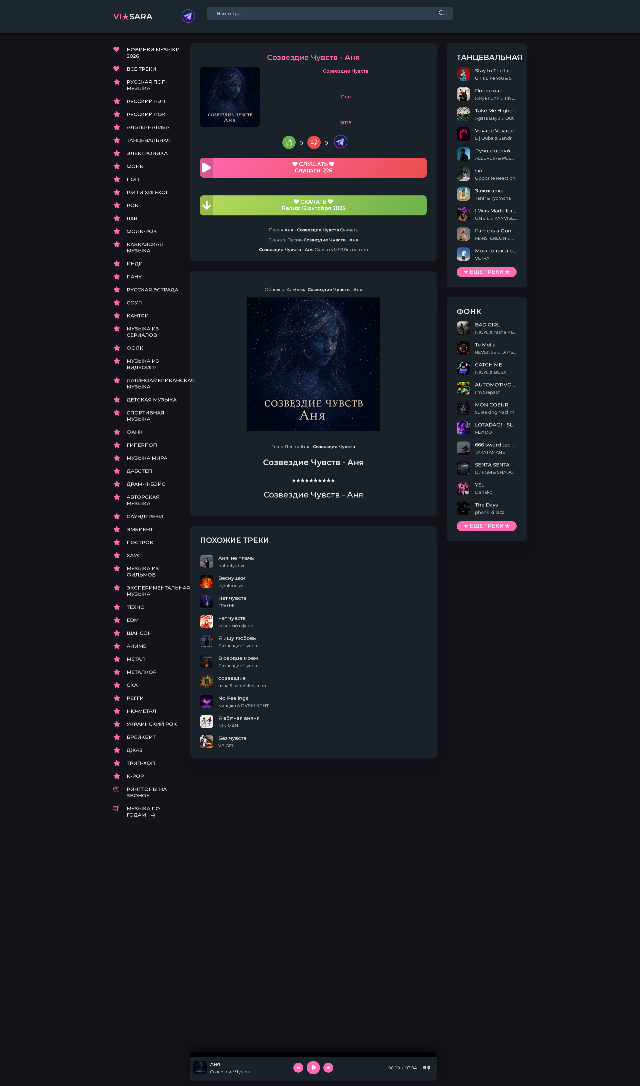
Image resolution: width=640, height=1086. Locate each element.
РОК (132, 205)
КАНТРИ (138, 315)
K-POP (135, 776)
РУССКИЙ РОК (146, 114)
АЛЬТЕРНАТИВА (148, 127)
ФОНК (135, 166)
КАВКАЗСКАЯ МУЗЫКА (145, 247)
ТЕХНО (136, 607)
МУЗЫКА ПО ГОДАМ (143, 811)
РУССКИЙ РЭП (146, 101)
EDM (133, 620)
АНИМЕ (136, 646)
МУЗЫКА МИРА (147, 458)
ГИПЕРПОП (142, 445)
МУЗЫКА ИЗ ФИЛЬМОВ (143, 571)
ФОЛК (135, 348)
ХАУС (134, 555)
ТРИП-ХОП (141, 763)
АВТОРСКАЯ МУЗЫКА (143, 500)
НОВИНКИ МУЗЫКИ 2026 (153, 52)
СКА (132, 685)
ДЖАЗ (135, 750)
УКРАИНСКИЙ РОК (152, 724)
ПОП (133, 179)
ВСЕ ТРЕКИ (141, 69)
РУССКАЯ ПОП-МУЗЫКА (147, 85)
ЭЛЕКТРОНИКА (147, 153)
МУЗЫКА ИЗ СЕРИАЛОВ (143, 331)
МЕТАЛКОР (142, 672)
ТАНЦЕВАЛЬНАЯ (149, 140)
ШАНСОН (139, 633)
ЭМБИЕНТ (140, 529)
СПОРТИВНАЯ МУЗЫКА (145, 415)
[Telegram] (188, 17)
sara (132, 16)
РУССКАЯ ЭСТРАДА (152, 289)
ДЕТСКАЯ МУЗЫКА (152, 399)
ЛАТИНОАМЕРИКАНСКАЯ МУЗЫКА (153, 383)
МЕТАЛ (136, 659)
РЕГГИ (135, 698)
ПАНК (134, 276)
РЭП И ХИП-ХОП (148, 192)
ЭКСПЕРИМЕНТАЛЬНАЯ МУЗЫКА (153, 591)
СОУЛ (134, 302)
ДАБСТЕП (139, 471)
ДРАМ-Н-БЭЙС (146, 484)
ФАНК (135, 432)
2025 (345, 123)
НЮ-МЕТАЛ (141, 711)
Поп (346, 97)
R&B (132, 218)
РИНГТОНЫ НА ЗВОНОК (147, 792)
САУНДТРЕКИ (145, 516)
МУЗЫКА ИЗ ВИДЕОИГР (143, 364)
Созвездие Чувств (346, 71)
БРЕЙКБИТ (141, 737)
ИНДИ (135, 263)
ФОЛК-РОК (142, 231)
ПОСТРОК (140, 542)
